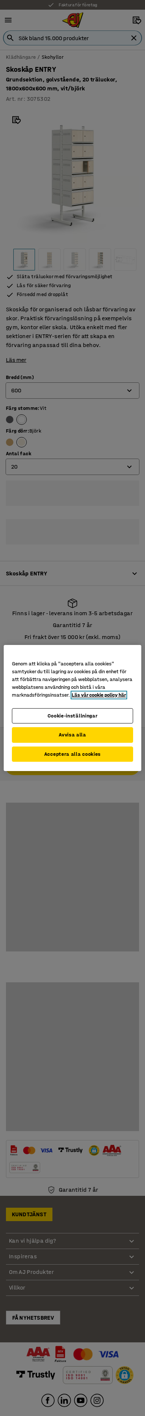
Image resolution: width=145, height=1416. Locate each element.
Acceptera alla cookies (72, 754)
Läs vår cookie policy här (99, 695)
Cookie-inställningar (73, 716)
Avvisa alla (72, 735)
